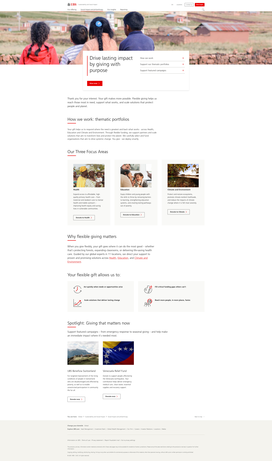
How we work (146, 58)
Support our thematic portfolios (154, 64)
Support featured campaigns (153, 70)
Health (112, 257)
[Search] (203, 9)
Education (123, 257)
